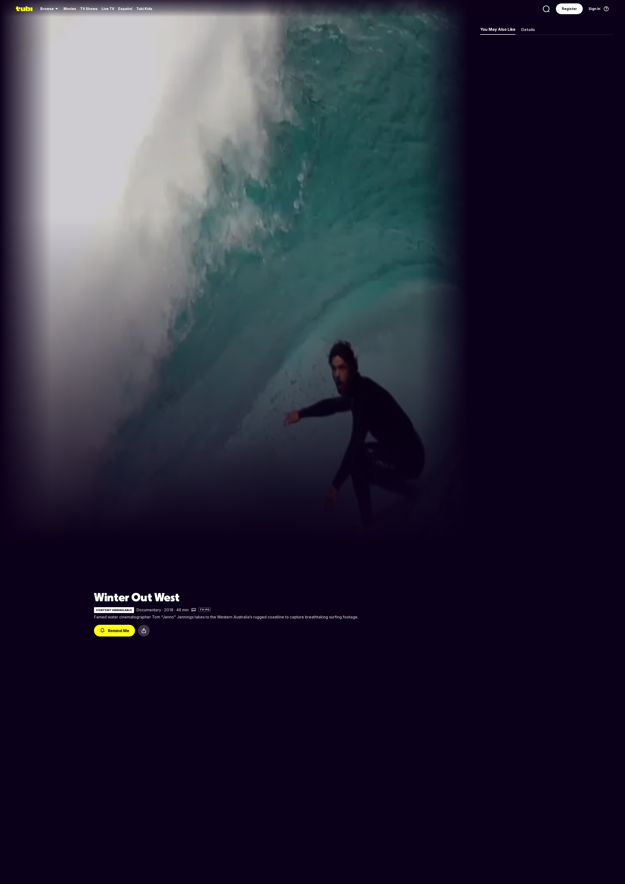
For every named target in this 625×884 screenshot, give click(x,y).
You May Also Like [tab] (497, 29)
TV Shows (89, 9)
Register (569, 9)
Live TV (108, 9)
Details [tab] (528, 29)
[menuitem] (50, 9)
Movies (69, 9)
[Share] (144, 630)
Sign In (594, 9)
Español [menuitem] (125, 9)
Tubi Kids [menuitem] (144, 9)
